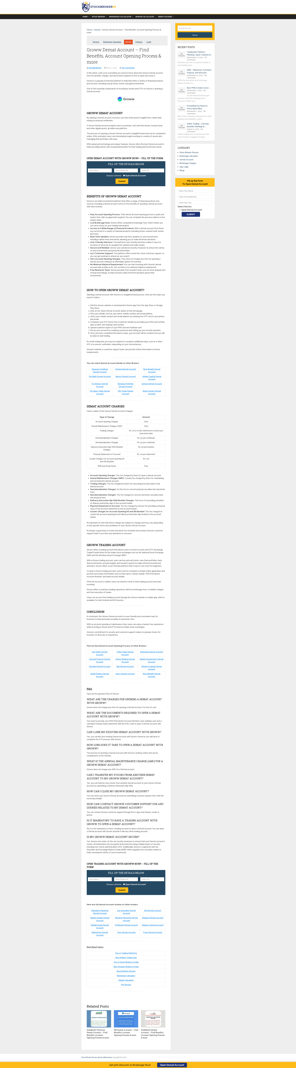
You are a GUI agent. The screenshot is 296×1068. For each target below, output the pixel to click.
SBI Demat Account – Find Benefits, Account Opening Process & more (126, 1032)
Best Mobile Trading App (126, 958)
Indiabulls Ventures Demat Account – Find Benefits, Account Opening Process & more (98, 1034)
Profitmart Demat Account (126, 925)
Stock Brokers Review (126, 971)
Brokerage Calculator (120, 17)
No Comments (128, 68)
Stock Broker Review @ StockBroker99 (96, 1057)
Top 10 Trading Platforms (126, 953)
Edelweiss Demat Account (151, 652)
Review (96, 42)
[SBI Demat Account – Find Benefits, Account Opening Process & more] (126, 1018)
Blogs (182, 170)
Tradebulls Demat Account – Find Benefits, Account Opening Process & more (153, 1034)
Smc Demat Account (126, 932)
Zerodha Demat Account (99, 666)
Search (195, 35)
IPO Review (126, 985)
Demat (97, 30)
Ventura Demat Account (125, 369)
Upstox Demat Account (152, 384)
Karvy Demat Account (125, 674)
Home (85, 17)
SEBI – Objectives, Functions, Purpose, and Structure (199, 71)
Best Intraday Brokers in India (126, 967)
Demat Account (165, 17)
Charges (138, 42)
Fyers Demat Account (152, 932)
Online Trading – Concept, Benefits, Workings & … (198, 125)
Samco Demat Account (125, 376)
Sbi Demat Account (152, 910)
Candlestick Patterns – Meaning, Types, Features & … (199, 53)
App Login (184, 167)
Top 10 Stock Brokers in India (126, 962)
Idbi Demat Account (125, 666)
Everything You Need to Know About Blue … (197, 107)
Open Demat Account (172, 1065)
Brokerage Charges (188, 163)
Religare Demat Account (152, 918)
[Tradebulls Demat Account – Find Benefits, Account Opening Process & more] (153, 1018)
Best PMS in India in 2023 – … (199, 88)
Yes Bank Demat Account (100, 376)
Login (148, 42)
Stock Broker (98, 17)
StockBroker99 (94, 68)
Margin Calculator (145, 17)
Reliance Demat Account (152, 925)
